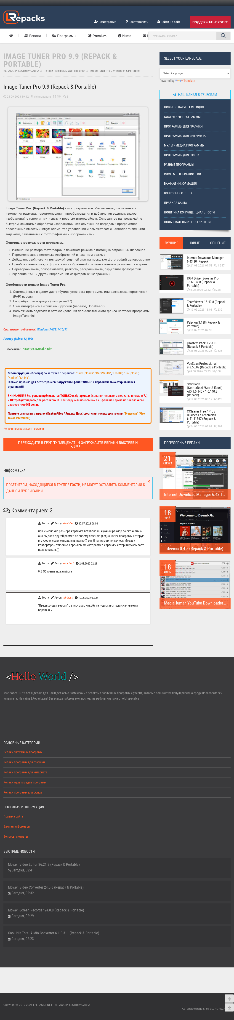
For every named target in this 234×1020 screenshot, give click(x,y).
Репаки (34, 36)
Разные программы (179, 165)
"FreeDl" (117, 373)
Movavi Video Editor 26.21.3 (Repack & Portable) (44, 864)
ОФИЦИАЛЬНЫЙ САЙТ (37, 349)
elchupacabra (42, 96)
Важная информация (180, 184)
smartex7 (68, 563)
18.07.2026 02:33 (201, 330)
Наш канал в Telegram (196, 95)
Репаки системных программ (22, 752)
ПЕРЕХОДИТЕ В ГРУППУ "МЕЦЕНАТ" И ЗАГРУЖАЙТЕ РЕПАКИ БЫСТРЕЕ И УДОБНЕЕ (78, 444)
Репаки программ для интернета (25, 772)
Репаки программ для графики (64, 70)
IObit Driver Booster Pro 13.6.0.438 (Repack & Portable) (203, 282)
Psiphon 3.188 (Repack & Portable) (203, 324)
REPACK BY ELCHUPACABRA (21, 70)
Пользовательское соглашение (188, 222)
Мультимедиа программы (184, 145)
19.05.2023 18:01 (201, 309)
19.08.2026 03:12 (201, 399)
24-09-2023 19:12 (18, 96)
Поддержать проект (210, 22)
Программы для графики (183, 126)
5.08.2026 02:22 (200, 289)
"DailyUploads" (85, 373)
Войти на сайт (170, 22)
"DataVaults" (103, 373)
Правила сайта (175, 203)
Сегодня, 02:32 (22, 893)
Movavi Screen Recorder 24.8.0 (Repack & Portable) (46, 910)
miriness (68, 597)
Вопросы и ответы (178, 193)
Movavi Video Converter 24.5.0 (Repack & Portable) (46, 887)
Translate (189, 81)
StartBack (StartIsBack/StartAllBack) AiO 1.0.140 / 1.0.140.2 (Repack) (205, 389)
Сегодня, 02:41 (22, 870)
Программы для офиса (181, 155)
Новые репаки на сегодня (184, 107)
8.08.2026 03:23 (200, 371)
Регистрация (107, 22)
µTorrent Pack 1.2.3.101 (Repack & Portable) (203, 345)
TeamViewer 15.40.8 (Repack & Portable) (206, 304)
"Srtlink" (24, 378)
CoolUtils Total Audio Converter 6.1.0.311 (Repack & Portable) (53, 933)
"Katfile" (13, 378)
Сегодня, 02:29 (22, 916)
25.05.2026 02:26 (201, 350)
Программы (66, 36)
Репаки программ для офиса (22, 792)
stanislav (68, 523)
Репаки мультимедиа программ (24, 782)
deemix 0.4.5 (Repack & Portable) (195, 548)
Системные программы (182, 117)
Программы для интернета (185, 136)
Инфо (126, 36)
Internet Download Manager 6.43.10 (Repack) (205, 260)
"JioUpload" (131, 373)
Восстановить (138, 22)
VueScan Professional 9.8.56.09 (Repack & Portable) (206, 365)
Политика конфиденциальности (189, 212)
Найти (223, 36)
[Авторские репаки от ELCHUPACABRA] (24, 16)
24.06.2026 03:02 (201, 426)
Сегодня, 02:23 (22, 939)
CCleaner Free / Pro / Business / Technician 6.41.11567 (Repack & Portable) (201, 416)
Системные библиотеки (182, 174)
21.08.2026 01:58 (201, 265)
